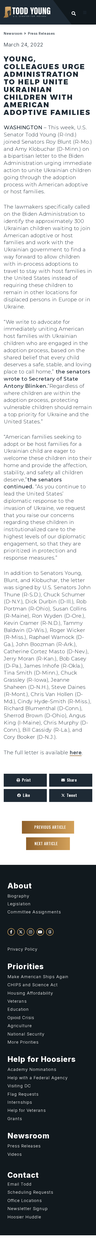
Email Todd (19, 1184)
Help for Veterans (26, 1110)
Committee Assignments (34, 911)
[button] (85, 12)
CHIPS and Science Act (32, 984)
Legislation (19, 903)
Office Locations (24, 1200)
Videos (14, 1154)
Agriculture (19, 1025)
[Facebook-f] (11, 932)
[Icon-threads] (50, 932)
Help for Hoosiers (41, 1059)
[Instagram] (30, 932)
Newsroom (13, 33)
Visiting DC (19, 1085)
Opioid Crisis (20, 1017)
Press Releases (41, 33)
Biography (18, 896)
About (19, 885)
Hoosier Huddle (24, 1216)
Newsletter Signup (27, 1208)
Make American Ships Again (38, 976)
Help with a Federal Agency (37, 1077)
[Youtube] (40, 932)
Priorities (25, 966)
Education (18, 1009)
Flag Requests (23, 1094)
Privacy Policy (22, 949)
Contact (23, 1175)
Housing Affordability (30, 993)
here (76, 752)
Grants (14, 1118)
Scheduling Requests (30, 1192)
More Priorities (23, 1042)
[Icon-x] (21, 932)
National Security (26, 1034)
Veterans (17, 1001)
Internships (19, 1102)
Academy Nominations (31, 1069)
